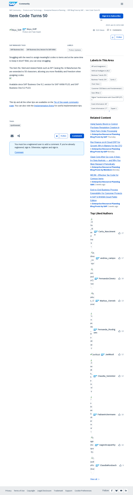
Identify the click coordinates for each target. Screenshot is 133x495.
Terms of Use (19, 491)
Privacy (8, 491)
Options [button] (100, 20)
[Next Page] (109, 111)
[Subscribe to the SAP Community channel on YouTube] (121, 491)
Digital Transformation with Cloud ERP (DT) (106, 97)
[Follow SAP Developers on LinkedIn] (126, 491)
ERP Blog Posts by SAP (75, 10)
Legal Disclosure (44, 491)
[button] (113, 37)
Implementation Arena (44, 106)
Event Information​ (97, 108)
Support (68, 491)
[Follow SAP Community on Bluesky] (116, 491)
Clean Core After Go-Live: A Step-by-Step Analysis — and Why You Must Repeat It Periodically (105, 160)
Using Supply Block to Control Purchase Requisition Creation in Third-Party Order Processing (104, 127)
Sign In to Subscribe (111, 16)
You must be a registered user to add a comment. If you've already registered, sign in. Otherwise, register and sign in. (45, 146)
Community (24, 4)
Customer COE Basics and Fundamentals (106, 88)
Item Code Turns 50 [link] (93, 10)
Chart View (95, 84)
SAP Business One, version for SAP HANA (41, 50)
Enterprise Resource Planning (54, 10)
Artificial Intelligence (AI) (100, 71)
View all (93, 479)
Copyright (31, 491)
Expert (113, 108)
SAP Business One (17, 50)
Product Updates (75, 50)
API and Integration (98, 66)
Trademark (58, 491)
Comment (19, 152)
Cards (112, 80)
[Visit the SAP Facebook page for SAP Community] (112, 491)
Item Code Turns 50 (28, 15)
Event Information (97, 104)
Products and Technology (32, 10)
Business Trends (97, 75)
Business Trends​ (97, 80)
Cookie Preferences (83, 491)
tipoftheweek (15, 125)
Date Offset (95, 93)
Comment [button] (77, 136)
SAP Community (15, 10)
